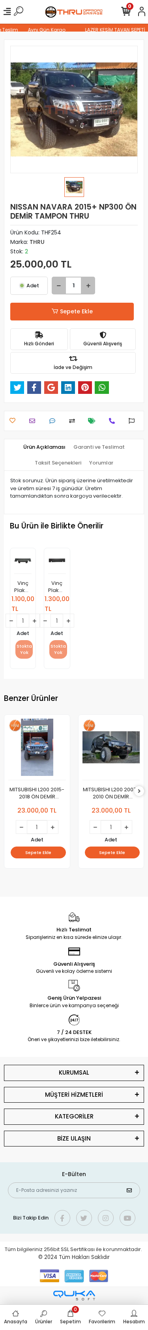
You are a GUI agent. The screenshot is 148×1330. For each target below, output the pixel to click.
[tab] (44, 447)
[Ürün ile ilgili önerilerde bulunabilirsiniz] (134, 421)
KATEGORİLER (74, 1116)
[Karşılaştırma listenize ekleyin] (74, 421)
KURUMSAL (74, 1072)
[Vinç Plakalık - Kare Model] (23, 563)
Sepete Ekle (76, 311)
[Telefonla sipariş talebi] (114, 421)
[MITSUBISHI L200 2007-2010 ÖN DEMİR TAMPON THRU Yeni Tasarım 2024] (111, 750)
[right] (139, 791)
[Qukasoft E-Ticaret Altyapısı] (74, 1295)
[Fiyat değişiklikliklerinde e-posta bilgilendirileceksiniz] (93, 421)
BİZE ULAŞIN (74, 1138)
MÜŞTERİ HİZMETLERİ (74, 1094)
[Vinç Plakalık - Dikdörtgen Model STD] (57, 563)
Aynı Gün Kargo (43, 29)
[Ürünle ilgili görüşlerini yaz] (54, 421)
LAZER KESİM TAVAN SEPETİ (112, 29)
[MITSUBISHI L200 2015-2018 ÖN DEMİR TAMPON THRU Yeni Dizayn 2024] (37, 750)
